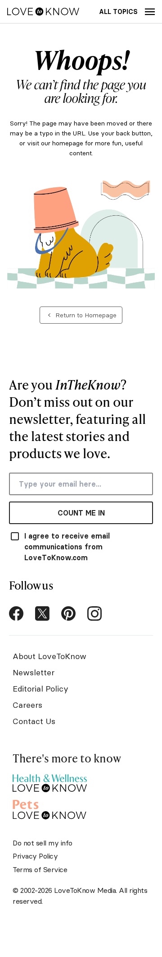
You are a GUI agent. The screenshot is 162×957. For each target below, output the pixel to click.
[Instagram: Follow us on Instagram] (94, 613)
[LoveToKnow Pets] (50, 808)
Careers (27, 705)
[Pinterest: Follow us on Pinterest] (68, 613)
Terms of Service (40, 869)
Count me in (81, 512)
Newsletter (33, 672)
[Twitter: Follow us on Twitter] (42, 613)
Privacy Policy (35, 855)
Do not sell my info (42, 842)
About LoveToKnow (49, 656)
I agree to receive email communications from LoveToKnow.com (67, 546)
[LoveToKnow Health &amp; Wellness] (50, 780)
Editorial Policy (40, 688)
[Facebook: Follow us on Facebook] (16, 613)
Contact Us (34, 721)
